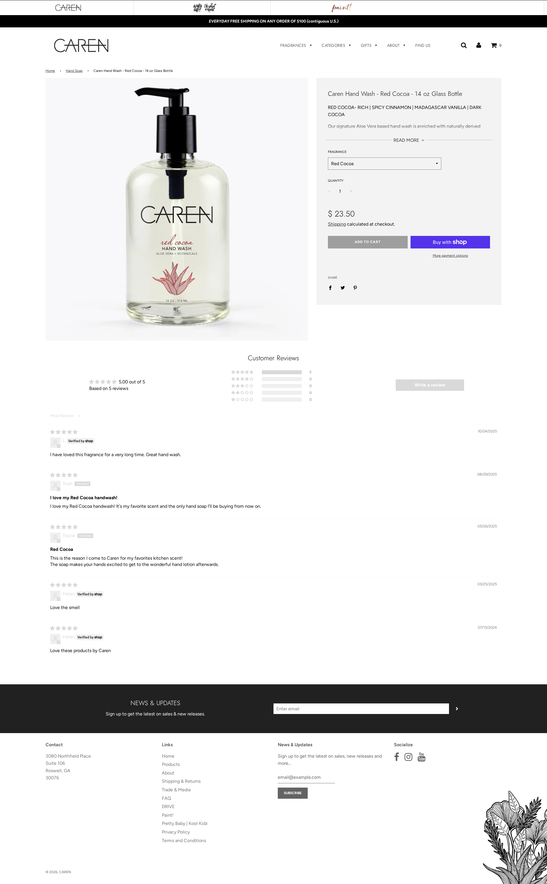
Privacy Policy (176, 832)
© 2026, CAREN (58, 872)
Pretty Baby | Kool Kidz (185, 823)
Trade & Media (176, 789)
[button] (242, 372)
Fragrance (337, 152)
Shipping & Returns (181, 781)
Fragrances (293, 45)
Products (171, 764)
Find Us (422, 45)
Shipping (337, 224)
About (394, 45)
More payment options (450, 256)
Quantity (336, 181)
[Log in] (478, 45)
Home (50, 71)
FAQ (166, 798)
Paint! (168, 815)
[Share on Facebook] (332, 288)
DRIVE (168, 806)
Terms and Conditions (184, 840)
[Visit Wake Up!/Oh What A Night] (205, 7)
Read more (406, 140)
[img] (63, 432)
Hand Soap (74, 71)
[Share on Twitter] (342, 288)
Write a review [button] (430, 385)
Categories (334, 45)
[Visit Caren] (68, 8)
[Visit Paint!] (342, 7)
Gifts (367, 45)
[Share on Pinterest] (355, 288)
